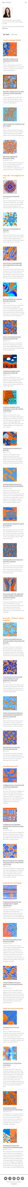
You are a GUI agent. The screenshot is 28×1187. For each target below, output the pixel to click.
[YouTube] (18, 1178)
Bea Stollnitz (6, 2)
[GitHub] (9, 1178)
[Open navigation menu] (25, 2)
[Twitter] (5, 1178)
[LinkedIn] (14, 1178)
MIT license (5, 28)
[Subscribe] (22, 1178)
